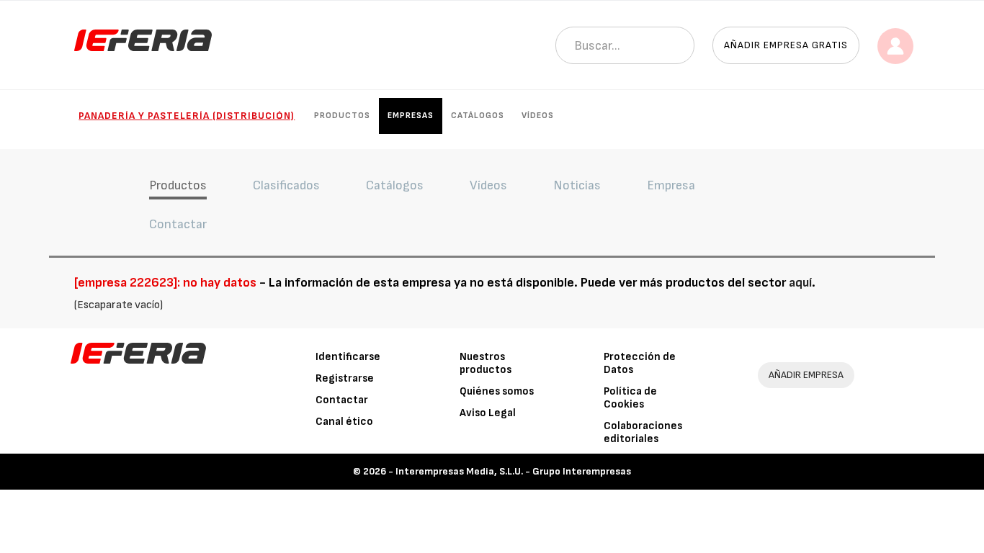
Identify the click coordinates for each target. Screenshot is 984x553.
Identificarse (348, 357)
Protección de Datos (640, 363)
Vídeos (538, 115)
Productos (342, 115)
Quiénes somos (497, 391)
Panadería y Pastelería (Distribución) (187, 115)
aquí (800, 282)
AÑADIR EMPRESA (806, 375)
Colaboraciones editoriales (643, 432)
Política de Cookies (630, 398)
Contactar (342, 400)
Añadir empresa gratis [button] (786, 45)
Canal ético (344, 421)
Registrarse (345, 378)
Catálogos (477, 115)
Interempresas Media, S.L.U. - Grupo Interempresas (513, 471)
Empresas (411, 115)
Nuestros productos (485, 363)
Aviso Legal (488, 413)
